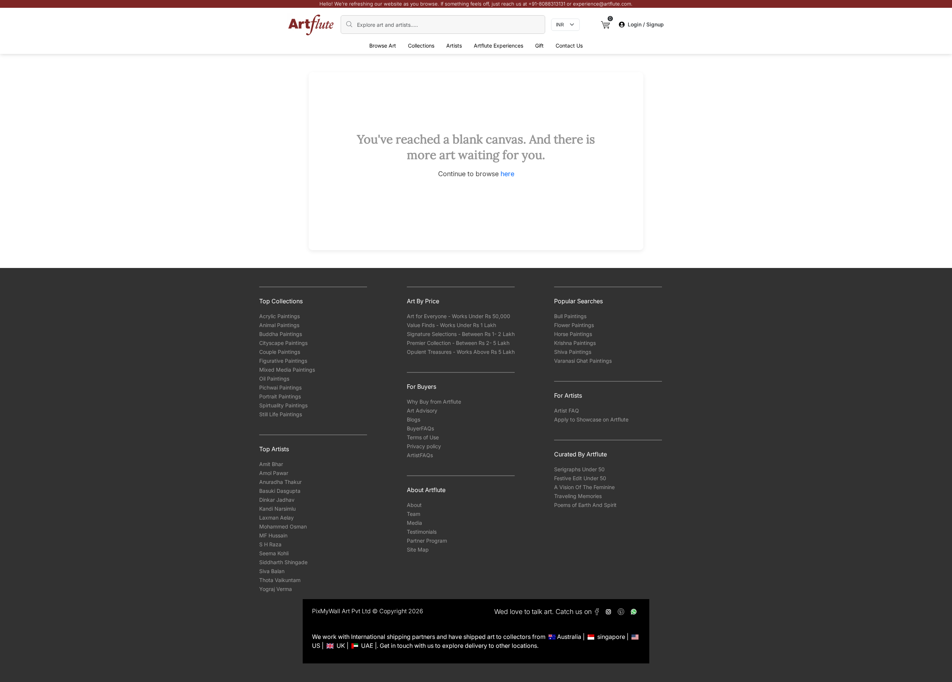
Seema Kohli (274, 553)
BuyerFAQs (420, 428)
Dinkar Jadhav (277, 500)
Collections (421, 45)
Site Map (418, 549)
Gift (539, 45)
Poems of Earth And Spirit (585, 505)
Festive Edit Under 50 (580, 478)
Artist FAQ (566, 410)
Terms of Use (423, 437)
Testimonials (422, 532)
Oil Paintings (274, 378)
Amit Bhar (271, 464)
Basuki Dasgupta (279, 491)
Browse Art (382, 45)
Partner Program (427, 540)
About (414, 505)
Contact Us (569, 45)
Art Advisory (422, 410)
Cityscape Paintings (283, 343)
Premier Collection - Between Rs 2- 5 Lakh (458, 343)
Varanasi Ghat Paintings (583, 361)
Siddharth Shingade (283, 562)
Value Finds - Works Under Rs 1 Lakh (451, 325)
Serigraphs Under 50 (579, 469)
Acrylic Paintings (279, 316)
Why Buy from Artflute (434, 401)
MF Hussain (273, 535)
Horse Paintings (573, 334)
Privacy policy (424, 446)
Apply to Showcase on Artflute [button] (591, 419)
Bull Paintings (570, 316)
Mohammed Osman (283, 526)
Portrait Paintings (280, 396)
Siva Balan (271, 571)
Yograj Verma (275, 589)
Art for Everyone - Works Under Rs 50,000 (458, 316)
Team (413, 514)
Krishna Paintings (575, 343)
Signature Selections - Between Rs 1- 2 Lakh (461, 334)
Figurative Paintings (283, 361)
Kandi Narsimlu (277, 508)
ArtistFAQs (420, 455)
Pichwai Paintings (280, 387)
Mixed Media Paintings (287, 369)
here (507, 174)
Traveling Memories (578, 496)
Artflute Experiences (498, 45)
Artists (454, 45)
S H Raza (270, 544)
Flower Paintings (574, 325)
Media (414, 523)
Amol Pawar (273, 473)
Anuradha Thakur (280, 482)
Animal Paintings (279, 325)
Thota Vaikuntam (279, 580)
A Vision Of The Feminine (584, 487)
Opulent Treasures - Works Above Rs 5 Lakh (461, 352)
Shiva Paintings (572, 352)
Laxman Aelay (276, 517)
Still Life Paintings (280, 414)
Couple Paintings (279, 352)
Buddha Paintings (280, 334)
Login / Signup (646, 24)
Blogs (413, 419)
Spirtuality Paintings (283, 405)
